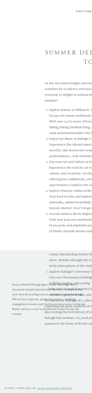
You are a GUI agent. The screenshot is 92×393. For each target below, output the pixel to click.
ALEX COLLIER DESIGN (55, 388)
